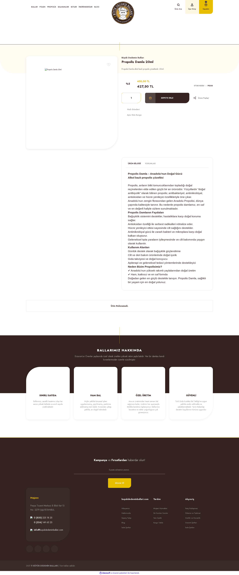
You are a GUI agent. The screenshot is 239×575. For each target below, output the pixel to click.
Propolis (119, 38)
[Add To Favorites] (109, 64)
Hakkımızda (126, 513)
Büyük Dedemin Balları (133, 57)
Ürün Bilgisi (134, 163)
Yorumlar (150, 163)
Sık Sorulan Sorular (160, 513)
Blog (96, 7)
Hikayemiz (126, 508)
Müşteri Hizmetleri (160, 508)
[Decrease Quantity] (125, 98)
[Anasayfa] (101, 30)
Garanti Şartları (191, 522)
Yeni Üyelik (157, 518)
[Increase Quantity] (137, 98)
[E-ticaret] (119, 573)
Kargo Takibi (158, 522)
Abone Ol (119, 483)
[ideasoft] (105, 573)
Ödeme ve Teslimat (192, 513)
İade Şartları (126, 527)
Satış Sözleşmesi (191, 508)
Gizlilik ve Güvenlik (192, 518)
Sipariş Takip (126, 518)
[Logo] (123, 13)
